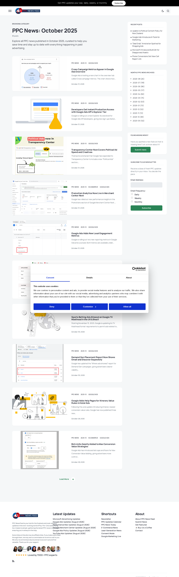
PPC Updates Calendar (111, 522)
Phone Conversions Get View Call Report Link (145, 57)
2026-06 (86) (139, 86)
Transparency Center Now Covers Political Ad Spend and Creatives (94, 151)
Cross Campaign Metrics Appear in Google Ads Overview (92, 70)
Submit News (141, 522)
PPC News (75, 63)
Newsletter (106, 519)
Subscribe (146, 208)
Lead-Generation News (111, 530)
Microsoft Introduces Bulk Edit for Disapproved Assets (145, 51)
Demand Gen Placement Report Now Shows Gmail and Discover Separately (93, 358)
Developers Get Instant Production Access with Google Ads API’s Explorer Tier (92, 110)
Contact (139, 530)
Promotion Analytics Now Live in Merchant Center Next (92, 194)
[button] (10, 11)
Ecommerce (93, 187)
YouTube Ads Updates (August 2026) (69, 533)
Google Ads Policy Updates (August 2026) (71, 530)
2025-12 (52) (138, 109)
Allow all (127, 306)
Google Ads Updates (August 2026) (68, 522)
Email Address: (137, 180)
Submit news (140, 149)
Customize (88, 306)
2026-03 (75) (138, 98)
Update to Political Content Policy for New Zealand (147, 32)
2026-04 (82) (138, 94)
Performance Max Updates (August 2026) (71, 525)
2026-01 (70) (138, 105)
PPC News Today (108, 525)
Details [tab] (89, 277)
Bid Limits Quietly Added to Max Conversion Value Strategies (93, 445)
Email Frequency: (138, 190)
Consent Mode (107, 533)
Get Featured (141, 525)
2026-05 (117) (138, 90)
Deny (52, 306)
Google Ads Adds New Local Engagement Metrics (91, 234)
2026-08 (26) (138, 79)
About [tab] (129, 277)
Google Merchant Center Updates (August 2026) (74, 528)
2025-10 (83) (138, 117)
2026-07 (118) (138, 82)
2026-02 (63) (138, 101)
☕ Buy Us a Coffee (143, 528)
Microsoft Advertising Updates (66, 519)
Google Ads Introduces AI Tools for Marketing (146, 38)
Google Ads (93, 63)
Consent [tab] (50, 277)
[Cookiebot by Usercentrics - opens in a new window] (134, 269)
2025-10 (84, 63)
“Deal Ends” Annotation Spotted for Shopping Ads (146, 44)
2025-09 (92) (138, 120)
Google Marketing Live (111, 536)
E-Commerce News (109, 528)
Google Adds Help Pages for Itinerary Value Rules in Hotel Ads (92, 401)
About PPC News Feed (145, 519)
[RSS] (13, 561)
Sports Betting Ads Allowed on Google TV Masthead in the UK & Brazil (92, 318)
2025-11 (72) (138, 113)
